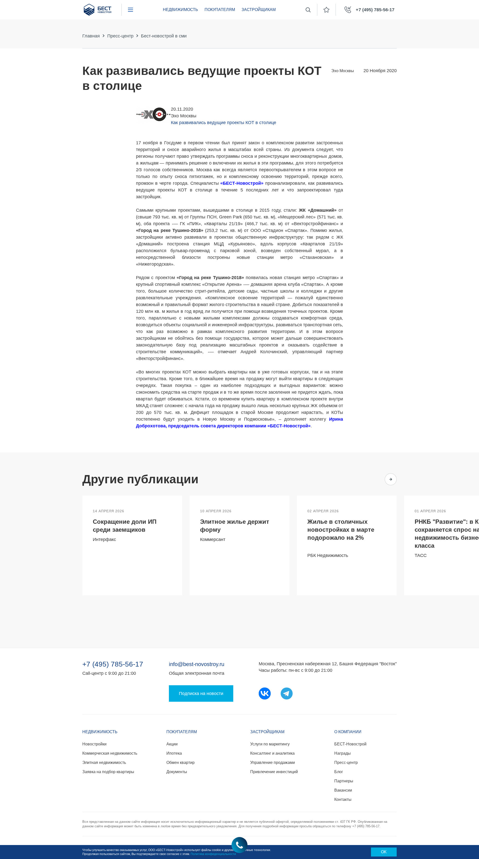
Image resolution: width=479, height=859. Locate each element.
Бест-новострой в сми (164, 35)
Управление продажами (272, 762)
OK (384, 852)
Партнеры (343, 781)
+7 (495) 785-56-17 (112, 664)
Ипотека (174, 753)
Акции (172, 744)
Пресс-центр (120, 35)
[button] (371, 479)
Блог (338, 772)
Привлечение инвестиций (274, 772)
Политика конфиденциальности (213, 854)
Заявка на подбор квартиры (108, 772)
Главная (91, 35)
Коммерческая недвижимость (109, 753)
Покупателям (220, 9)
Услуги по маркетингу (270, 744)
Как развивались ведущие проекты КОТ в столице (223, 122)
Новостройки (94, 744)
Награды (342, 753)
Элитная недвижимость (104, 762)
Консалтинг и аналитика (272, 753)
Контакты (343, 799)
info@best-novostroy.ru (196, 664)
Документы (176, 772)
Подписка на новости (201, 693)
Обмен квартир (180, 762)
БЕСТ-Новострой (350, 744)
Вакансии (343, 790)
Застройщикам (258, 9)
